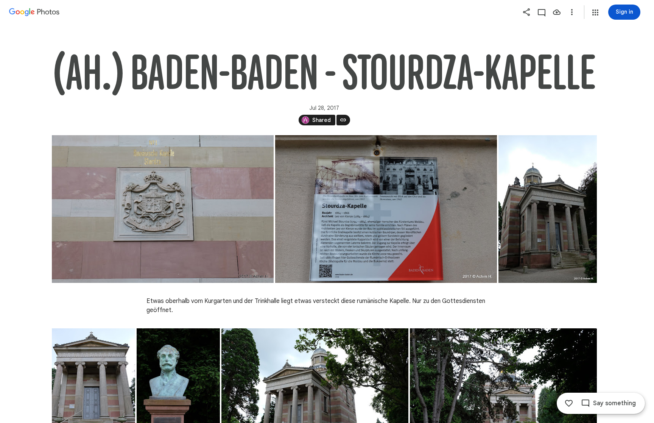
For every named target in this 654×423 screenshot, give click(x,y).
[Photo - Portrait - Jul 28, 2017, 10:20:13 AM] (547, 209)
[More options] (571, 12)
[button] (595, 12)
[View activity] (541, 12)
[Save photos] (556, 12)
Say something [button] (614, 403)
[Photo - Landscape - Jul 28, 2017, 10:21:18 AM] (386, 209)
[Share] (526, 12)
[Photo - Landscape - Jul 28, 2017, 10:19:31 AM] (163, 209)
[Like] (568, 403)
